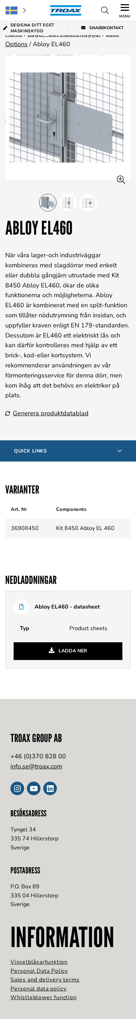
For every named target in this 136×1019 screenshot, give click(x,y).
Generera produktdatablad (51, 413)
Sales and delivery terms (45, 980)
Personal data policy (38, 989)
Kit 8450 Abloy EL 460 (85, 528)
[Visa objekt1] (68, 202)
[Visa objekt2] (88, 202)
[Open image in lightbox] (121, 179)
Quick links (30, 451)
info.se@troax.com (36, 766)
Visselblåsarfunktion (39, 962)
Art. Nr (19, 509)
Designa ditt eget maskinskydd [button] (32, 28)
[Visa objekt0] (47, 202)
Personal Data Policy (39, 971)
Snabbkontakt (105, 28)
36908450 (25, 528)
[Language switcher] (16, 10)
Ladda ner (72, 650)
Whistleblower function (43, 997)
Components (71, 509)
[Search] (105, 10)
